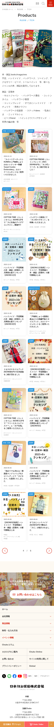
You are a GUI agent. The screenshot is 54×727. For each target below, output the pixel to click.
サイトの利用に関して (39, 659)
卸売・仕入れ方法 (10, 630)
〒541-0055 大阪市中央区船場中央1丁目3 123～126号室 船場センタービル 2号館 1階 (27, 714)
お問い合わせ (8, 659)
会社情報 (6, 616)
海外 (35, 676)
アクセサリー (44, 676)
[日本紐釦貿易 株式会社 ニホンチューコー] (12, 3)
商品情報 (23, 20)
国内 (29, 676)
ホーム (5, 609)
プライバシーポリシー (11, 666)
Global (32, 666)
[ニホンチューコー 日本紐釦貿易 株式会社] (27, 688)
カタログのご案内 (10, 652)
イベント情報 (8, 637)
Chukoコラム (8, 645)
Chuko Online (35, 652)
